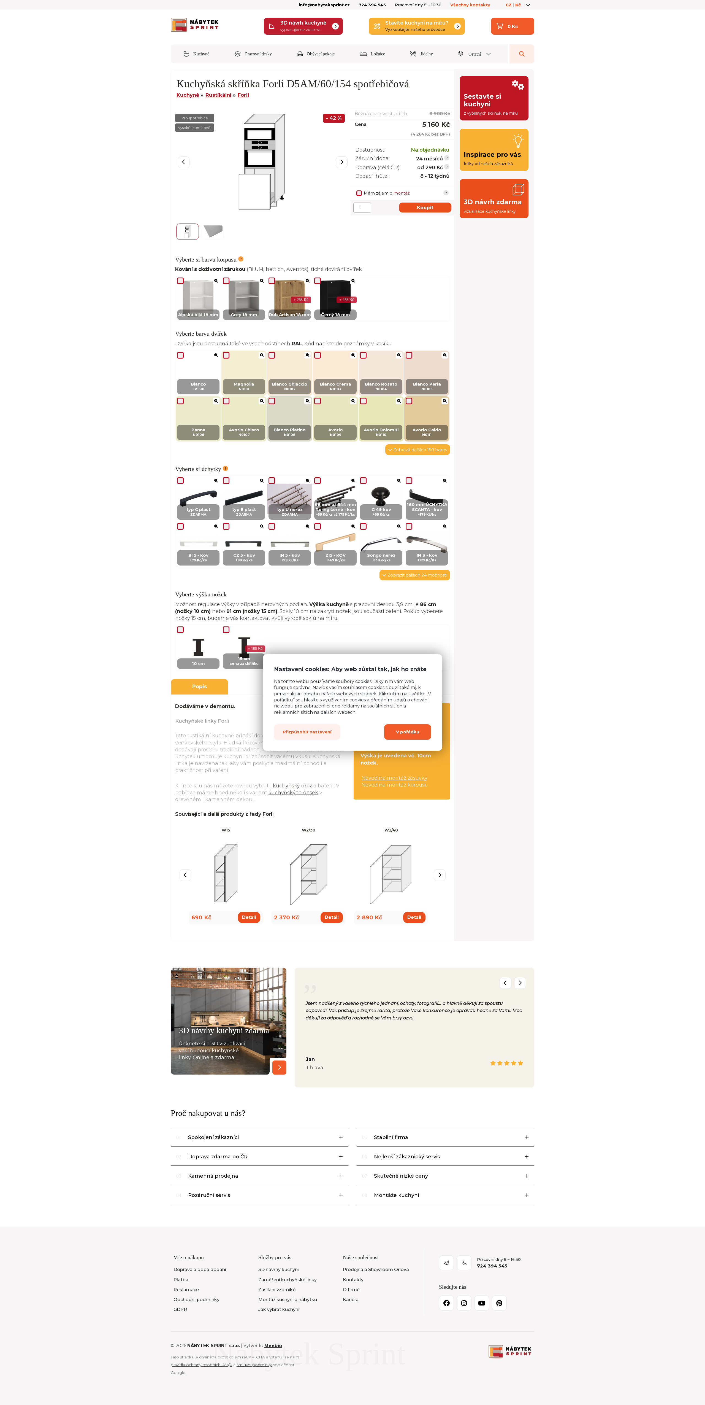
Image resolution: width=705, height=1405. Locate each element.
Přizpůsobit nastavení (307, 731)
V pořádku (407, 731)
